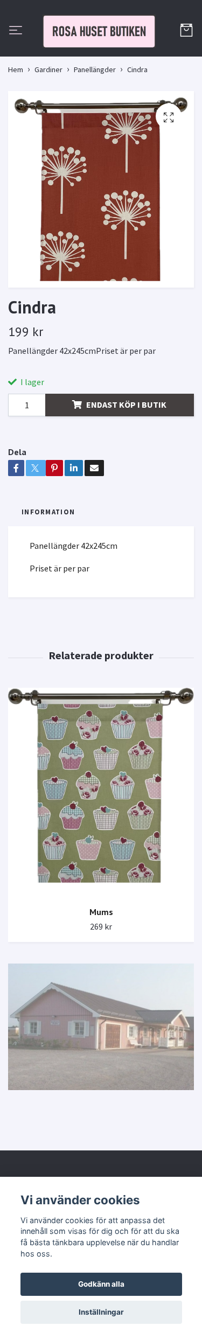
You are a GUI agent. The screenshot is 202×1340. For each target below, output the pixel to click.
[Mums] (101, 843)
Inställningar (101, 1312)
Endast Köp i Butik (126, 454)
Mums (101, 962)
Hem (15, 119)
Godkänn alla (101, 1284)
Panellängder (95, 119)
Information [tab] (48, 562)
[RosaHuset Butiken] (101, 56)
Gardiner (48, 119)
